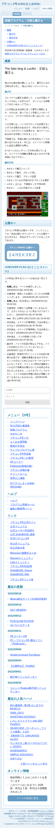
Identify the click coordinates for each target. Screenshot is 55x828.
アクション (32, 53)
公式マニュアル (18, 526)
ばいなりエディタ (20, 625)
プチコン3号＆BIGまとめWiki (20, 3)
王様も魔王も (28, 26)
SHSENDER (18, 750)
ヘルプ (36, 8)
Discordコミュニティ (21, 558)
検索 (27, 8)
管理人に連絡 (17, 478)
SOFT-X (16, 758)
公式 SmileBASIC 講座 (22, 534)
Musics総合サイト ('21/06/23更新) (28, 599)
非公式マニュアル (20, 543)
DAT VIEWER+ (18, 610)
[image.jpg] (27, 216)
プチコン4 (6, 14)
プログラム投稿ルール (22, 504)
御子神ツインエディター (23, 677)
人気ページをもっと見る (33, 763)
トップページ (17, 421)
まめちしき (16, 433)
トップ (7, 26)
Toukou (16, 26)
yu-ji (52, 816)
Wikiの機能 (47, 8)
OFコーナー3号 (18, 636)
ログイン (50, 821)
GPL (25, 816)
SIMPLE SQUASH (21, 754)
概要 (9, 30)
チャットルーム (18, 474)
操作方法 (13, 37)
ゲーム (23, 53)
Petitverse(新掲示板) (21, 466)
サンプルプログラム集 (22, 450)
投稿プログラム (12, 53)
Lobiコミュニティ (19, 562)
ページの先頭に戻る (27, 798)
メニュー (18, 8)
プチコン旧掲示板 (20, 470)
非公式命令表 (17, 548)
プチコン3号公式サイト (23, 522)
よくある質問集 (18, 442)
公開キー (11, 41)
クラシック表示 (46, 811)
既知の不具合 (17, 446)
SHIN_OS (17, 713)
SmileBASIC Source (21, 570)
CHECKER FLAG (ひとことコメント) (25, 45)
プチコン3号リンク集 (21, 579)
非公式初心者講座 (20, 425)
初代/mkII (27, 14)
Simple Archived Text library (25, 655)
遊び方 (12, 34)
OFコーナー (16, 462)
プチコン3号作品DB (21, 566)
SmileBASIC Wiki (19, 574)
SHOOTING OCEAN (22, 716)
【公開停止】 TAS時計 (22, 666)
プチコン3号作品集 (20, 454)
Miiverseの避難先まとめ (23, 553)
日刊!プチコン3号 (19, 538)
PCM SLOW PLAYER (22, 621)
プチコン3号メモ (19, 438)
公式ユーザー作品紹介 (22, 530)
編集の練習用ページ (21, 508)
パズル (42, 53)
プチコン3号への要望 (21, 458)
